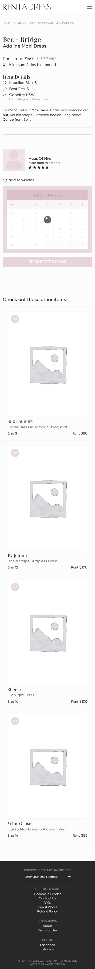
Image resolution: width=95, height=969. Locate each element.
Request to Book (47, 261)
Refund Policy (47, 911)
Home (6, 23)
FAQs (47, 902)
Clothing (20, 23)
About (47, 926)
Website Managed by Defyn (47, 964)
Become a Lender (47, 894)
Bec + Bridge (22, 39)
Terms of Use (47, 930)
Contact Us (47, 898)
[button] (18, 180)
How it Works (47, 907)
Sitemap (52, 961)
